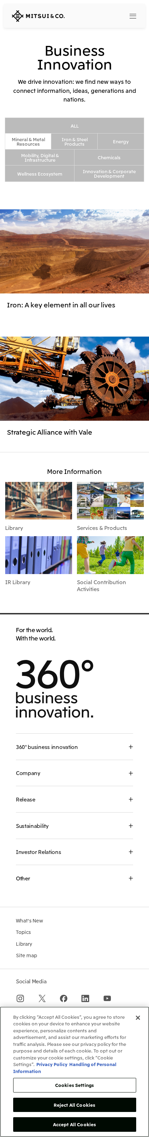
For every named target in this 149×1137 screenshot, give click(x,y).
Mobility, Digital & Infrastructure (40, 157)
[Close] (138, 1017)
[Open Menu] (133, 16)
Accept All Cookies (74, 1124)
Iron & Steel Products (75, 141)
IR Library (17, 582)
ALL (75, 125)
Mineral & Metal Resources (28, 141)
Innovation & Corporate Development (109, 173)
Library (14, 527)
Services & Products (102, 527)
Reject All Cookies (74, 1105)
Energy (121, 141)
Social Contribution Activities (101, 585)
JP (102, 15)
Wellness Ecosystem (39, 173)
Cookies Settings (74, 1085)
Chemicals (109, 157)
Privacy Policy (52, 1064)
